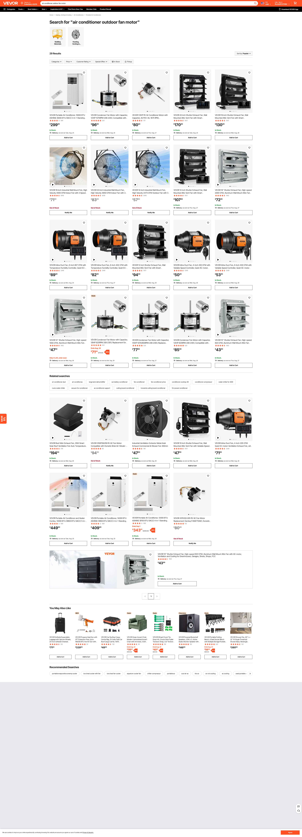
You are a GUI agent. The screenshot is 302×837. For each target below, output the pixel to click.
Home (51, 15)
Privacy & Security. (88, 832)
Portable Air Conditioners (93, 15)
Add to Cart (68, 138)
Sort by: (239, 53)
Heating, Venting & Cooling (63, 15)
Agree (290, 832)
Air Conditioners (79, 15)
